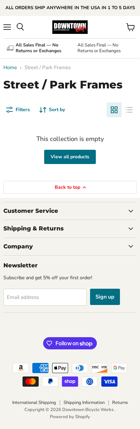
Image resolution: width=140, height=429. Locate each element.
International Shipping (34, 403)
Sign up (105, 297)
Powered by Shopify (70, 417)
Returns (120, 403)
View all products (70, 157)
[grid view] (114, 109)
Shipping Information (84, 403)
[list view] (129, 109)
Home (10, 67)
